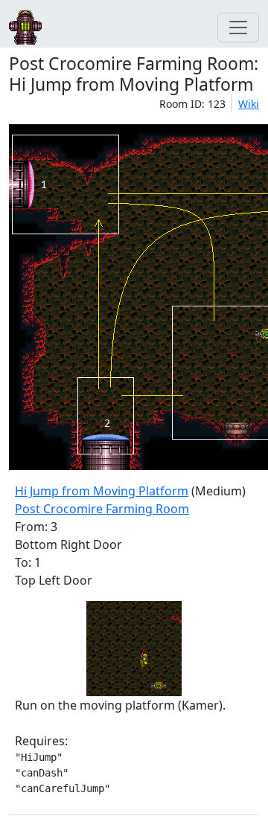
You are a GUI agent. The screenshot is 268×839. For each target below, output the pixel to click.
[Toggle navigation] (238, 27)
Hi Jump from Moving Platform (101, 491)
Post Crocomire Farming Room (102, 509)
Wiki (248, 104)
